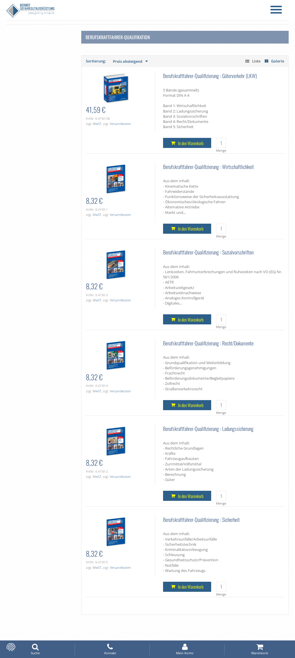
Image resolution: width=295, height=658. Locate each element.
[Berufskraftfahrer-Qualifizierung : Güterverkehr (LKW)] (116, 88)
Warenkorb (259, 653)
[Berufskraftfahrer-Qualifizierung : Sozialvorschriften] (116, 264)
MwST (97, 123)
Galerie (277, 61)
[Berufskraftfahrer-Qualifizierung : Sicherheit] (116, 531)
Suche (35, 653)
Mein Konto (185, 653)
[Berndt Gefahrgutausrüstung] (30, 11)
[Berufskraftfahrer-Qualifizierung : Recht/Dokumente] (116, 355)
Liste (256, 61)
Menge (221, 150)
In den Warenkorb (190, 143)
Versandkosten (120, 123)
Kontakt (110, 653)
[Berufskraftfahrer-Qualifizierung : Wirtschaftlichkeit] (116, 178)
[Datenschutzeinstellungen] (11, 647)
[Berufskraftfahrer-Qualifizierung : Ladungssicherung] (116, 441)
